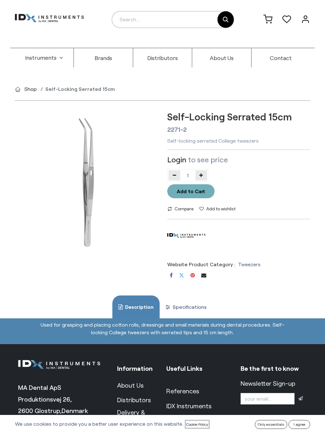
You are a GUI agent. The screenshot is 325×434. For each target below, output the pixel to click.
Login (176, 159)
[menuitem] (44, 58)
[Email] (203, 275)
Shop (30, 89)
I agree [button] (299, 424)
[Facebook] (171, 275)
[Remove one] (174, 175)
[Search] (225, 19)
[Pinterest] (192, 275)
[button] (300, 398)
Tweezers (249, 264)
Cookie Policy (197, 424)
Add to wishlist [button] (220, 208)
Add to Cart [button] (191, 191)
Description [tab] (139, 307)
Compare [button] (184, 208)
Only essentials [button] (271, 424)
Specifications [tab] (189, 307)
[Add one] (201, 175)
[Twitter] (181, 275)
